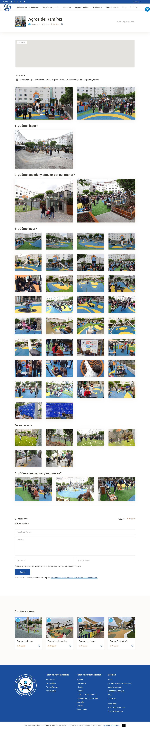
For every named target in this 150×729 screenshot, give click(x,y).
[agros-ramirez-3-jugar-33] (28, 410)
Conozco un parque (116, 691)
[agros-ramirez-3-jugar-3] (90, 241)
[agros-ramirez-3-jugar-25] (28, 368)
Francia (80, 705)
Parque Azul (51, 691)
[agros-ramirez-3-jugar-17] (28, 326)
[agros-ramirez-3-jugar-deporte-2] (59, 437)
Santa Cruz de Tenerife (87, 694)
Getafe (80, 687)
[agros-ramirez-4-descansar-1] (33, 489)
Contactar (112, 698)
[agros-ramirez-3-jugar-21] (28, 347)
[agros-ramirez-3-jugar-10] (59, 283)
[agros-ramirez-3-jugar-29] (28, 389)
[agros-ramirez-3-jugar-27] (90, 368)
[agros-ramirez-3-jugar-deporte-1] (28, 437)
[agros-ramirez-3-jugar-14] (59, 304)
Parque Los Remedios (57, 641)
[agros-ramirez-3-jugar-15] (90, 304)
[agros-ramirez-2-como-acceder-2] (106, 200)
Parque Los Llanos (87, 641)
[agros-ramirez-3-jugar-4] (121, 241)
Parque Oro (50, 679)
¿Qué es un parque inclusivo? (120, 683)
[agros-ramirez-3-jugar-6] (59, 262)
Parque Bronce (52, 687)
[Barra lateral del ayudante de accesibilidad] (147, 9)
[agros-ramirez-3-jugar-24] (121, 347)
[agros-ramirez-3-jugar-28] (121, 368)
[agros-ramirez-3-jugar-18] (59, 326)
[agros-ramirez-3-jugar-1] (28, 241)
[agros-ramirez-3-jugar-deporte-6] (59, 458)
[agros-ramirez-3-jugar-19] (90, 326)
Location (136, 2)
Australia (80, 702)
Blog (110, 694)
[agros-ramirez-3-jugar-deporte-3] (90, 437)
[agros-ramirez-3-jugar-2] (59, 241)
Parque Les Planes (25, 641)
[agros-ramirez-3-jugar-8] (121, 262)
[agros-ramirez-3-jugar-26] (59, 368)
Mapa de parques (115, 687)
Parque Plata (51, 683)
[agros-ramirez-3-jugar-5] (28, 262)
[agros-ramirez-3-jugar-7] (90, 262)
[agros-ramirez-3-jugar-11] (90, 283)
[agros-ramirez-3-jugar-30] (59, 389)
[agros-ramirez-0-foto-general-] (44, 103)
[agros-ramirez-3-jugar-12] (121, 283)
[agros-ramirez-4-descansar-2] (75, 489)
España (80, 679)
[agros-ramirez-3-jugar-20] (121, 326)
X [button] (123, 725)
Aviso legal (112, 704)
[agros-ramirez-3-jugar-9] (28, 283)
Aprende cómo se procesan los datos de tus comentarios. (74, 577)
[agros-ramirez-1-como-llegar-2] (44, 149)
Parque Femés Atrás (119, 641)
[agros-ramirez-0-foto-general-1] (106, 103)
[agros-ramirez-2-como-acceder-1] (44, 200)
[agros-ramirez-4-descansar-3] (116, 489)
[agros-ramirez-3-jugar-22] (59, 347)
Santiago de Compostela (88, 698)
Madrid (80, 691)
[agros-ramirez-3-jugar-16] (121, 304)
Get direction (21, 42)
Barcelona (82, 683)
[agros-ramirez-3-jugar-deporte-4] (121, 437)
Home (119, 22)
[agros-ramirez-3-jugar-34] (59, 410)
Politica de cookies (111, 725)
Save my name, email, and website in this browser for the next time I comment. (49, 566)
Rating (121, 519)
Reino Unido (82, 709)
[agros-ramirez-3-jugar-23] (90, 347)
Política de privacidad (116, 707)
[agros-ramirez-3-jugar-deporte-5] (28, 458)
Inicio (110, 679)
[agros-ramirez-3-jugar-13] (28, 304)
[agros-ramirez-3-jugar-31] (90, 389)
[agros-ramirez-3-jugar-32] (121, 389)
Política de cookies (115, 711)
